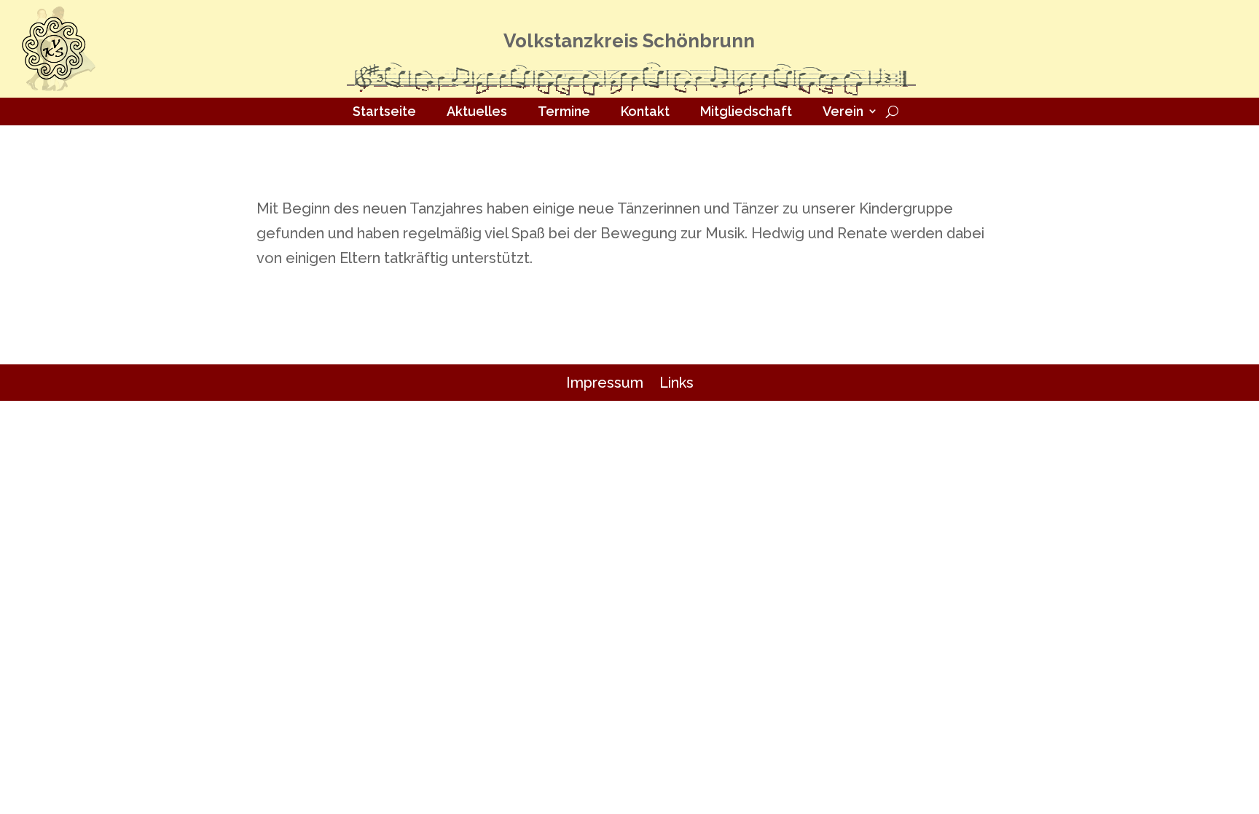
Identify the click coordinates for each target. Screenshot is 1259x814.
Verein (843, 111)
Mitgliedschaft (746, 111)
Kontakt (645, 111)
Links (676, 382)
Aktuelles (477, 111)
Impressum (604, 382)
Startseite (384, 111)
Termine (564, 111)
